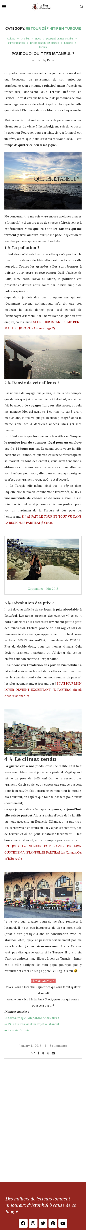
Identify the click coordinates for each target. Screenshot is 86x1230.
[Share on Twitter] (43, 1053)
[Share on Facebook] (38, 1053)
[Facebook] (23, 1223)
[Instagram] (33, 1223)
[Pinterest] (53, 1223)
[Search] (81, 6)
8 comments (58, 1045)
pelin (50, 60)
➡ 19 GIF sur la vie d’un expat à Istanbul (31, 1024)
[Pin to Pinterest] (48, 1053)
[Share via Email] (53, 1053)
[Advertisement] (43, 1137)
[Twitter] (43, 1223)
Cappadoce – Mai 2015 (43, 588)
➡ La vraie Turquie (16, 1030)
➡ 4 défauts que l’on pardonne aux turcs (31, 1018)
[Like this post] (33, 1053)
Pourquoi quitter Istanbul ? (43, 53)
